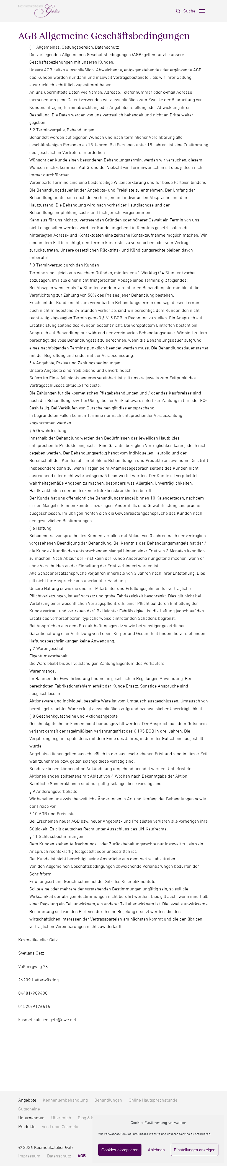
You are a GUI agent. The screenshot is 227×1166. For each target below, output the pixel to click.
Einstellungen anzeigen (194, 1149)
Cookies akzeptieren (119, 1149)
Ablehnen (156, 1149)
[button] (185, 11)
